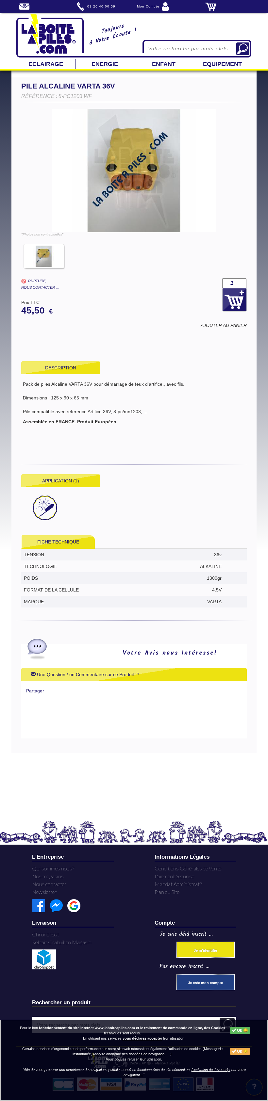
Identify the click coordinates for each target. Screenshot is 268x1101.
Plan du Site (167, 891)
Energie (105, 64)
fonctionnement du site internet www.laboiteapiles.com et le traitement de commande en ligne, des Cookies (132, 1028)
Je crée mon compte (205, 983)
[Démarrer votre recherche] (242, 48)
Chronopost (45, 934)
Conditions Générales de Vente (188, 868)
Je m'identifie (205, 950)
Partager (35, 690)
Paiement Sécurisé (174, 876)
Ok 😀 (242, 1030)
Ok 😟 (242, 1051)
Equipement (222, 64)
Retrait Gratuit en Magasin (62, 942)
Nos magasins (48, 876)
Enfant (164, 64)
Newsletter (44, 891)
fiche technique (58, 541)
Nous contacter (49, 884)
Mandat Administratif (178, 884)
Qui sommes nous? (53, 868)
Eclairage (45, 64)
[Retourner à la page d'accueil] (50, 35)
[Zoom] (134, 170)
